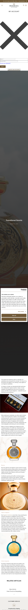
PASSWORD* (3, 61)
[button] (2, 5)
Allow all (14, 315)
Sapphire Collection (7, 515)
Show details (21, 311)
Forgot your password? (5, 63)
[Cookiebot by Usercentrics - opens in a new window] (21, 290)
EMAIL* (1, 59)
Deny (14, 319)
